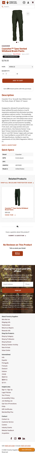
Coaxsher (6, 46)
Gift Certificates (7, 409)
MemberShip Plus (7, 412)
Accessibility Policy (8, 398)
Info (3, 357)
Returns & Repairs (8, 328)
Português (5, 363)
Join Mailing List (7, 401)
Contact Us (5, 419)
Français (4, 366)
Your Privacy (6, 395)
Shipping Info (6, 322)
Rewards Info (6, 331)
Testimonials (6, 325)
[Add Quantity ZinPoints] (17, 74)
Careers (4, 425)
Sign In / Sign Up (7, 390)
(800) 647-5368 (10, 446)
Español (4, 360)
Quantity (6, 71)
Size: (4, 67)
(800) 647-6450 (26, 446)
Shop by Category (7, 336)
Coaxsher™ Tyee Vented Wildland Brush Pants (16, 209)
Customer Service (7, 422)
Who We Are (6, 319)
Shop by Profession (8, 339)
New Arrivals (6, 347)
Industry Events (7, 427)
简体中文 (5, 377)
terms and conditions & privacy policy (17, 309)
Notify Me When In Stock (11, 56)
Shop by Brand (6, 342)
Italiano (4, 371)
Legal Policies (6, 392)
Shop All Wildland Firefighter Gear (16, 183)
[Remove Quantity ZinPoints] (3, 74)
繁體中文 (5, 380)
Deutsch (4, 369)
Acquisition (5, 433)
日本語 (4, 374)
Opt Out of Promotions (9, 404)
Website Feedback (8, 430)
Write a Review (17, 253)
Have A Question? (9, 145)
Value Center (6, 350)
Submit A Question (16, 235)
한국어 (4, 383)
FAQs (3, 406)
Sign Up (18, 290)
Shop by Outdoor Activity (10, 345)
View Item (9, 215)
